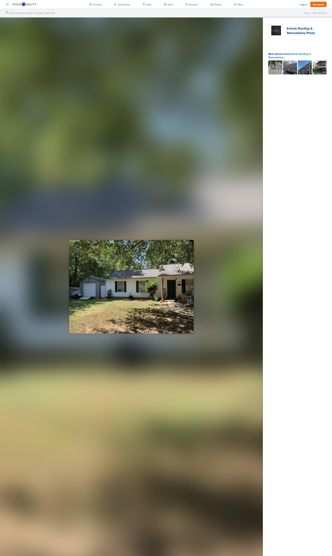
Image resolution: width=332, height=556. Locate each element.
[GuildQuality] (24, 4)
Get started (318, 4)
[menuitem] (95, 4)
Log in (303, 4)
